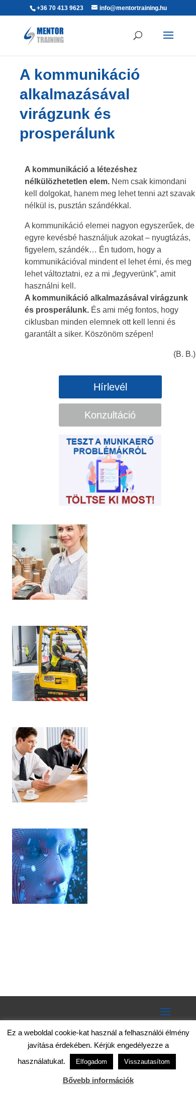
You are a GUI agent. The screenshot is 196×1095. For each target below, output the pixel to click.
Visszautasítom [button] (147, 1061)
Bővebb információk (98, 1080)
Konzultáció (110, 415)
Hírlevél (110, 386)
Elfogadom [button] (91, 1061)
